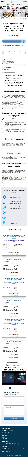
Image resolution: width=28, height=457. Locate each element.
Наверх (24, 1)
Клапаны (6, 17)
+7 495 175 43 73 (11, 4)
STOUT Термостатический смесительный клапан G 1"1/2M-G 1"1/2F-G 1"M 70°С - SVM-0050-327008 (14, 237)
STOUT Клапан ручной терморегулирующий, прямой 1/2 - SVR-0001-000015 (14, 258)
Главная (2, 17)
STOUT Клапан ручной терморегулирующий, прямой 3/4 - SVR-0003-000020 (14, 299)
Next (25, 53)
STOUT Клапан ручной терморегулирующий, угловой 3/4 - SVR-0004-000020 (14, 320)
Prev (2, 53)
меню (4, 1)
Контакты (19, 4)
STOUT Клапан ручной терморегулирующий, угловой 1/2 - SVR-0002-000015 (14, 279)
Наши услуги (5, 437)
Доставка (4, 435)
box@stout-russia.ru (8, 432)
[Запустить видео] (14, 377)
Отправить (14, 418)
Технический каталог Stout (9, 72)
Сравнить (15, 48)
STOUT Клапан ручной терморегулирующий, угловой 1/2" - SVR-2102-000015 (14, 340)
